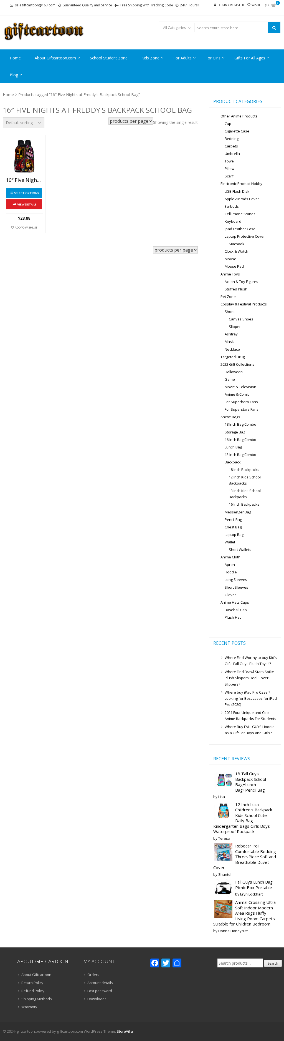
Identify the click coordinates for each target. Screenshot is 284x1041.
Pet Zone (228, 296)
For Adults (182, 58)
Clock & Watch (236, 251)
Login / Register (230, 5)
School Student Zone (109, 58)
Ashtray (231, 334)
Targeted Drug (232, 356)
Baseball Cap (236, 609)
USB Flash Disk (237, 191)
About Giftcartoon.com (55, 58)
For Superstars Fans (241, 409)
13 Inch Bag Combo (240, 454)
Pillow (229, 168)
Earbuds (232, 206)
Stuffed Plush (236, 289)
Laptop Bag (234, 534)
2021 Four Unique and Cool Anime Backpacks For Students (250, 715)
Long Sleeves (236, 579)
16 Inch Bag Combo (240, 439)
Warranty (29, 1006)
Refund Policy (32, 990)
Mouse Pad (234, 266)
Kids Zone (150, 58)
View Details (27, 204)
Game (230, 379)
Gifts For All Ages (249, 58)
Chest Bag (233, 527)
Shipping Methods (36, 998)
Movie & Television (240, 386)
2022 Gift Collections (237, 364)
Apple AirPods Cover (242, 198)
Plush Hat (233, 617)
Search (273, 963)
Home (15, 58)
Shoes (230, 311)
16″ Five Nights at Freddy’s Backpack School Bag (24, 180)
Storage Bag (235, 432)
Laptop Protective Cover (245, 236)
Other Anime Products (238, 116)
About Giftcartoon (36, 974)
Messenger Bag (238, 512)
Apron (230, 564)
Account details (100, 982)
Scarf (229, 176)
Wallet (230, 542)
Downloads (96, 998)
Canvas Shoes (241, 319)
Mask (229, 341)
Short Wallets (240, 549)
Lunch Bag (233, 447)
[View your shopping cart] (273, 5)
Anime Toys (230, 274)
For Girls (213, 58)
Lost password (99, 990)
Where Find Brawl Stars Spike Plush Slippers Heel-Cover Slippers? (249, 677)
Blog (14, 74)
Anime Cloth (230, 557)
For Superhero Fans (241, 401)
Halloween (234, 371)
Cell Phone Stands (240, 213)
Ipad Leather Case (240, 228)
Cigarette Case (237, 131)
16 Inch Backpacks (244, 504)
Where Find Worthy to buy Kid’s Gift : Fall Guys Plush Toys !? (251, 660)
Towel (230, 161)
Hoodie (231, 572)
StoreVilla (125, 1031)
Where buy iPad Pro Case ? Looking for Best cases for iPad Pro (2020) (251, 698)
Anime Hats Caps (234, 602)
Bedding (232, 138)
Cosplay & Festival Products (243, 304)
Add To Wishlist (26, 227)
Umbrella (232, 153)
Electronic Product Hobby (241, 183)
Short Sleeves (236, 587)
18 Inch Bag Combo (240, 424)
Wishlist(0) (260, 5)
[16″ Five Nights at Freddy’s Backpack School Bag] (24, 156)
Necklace (232, 349)
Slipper (235, 326)
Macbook (236, 243)
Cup (228, 123)
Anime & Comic (237, 394)
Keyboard (233, 221)
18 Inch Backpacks (244, 469)
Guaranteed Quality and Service (87, 5)
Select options (26, 193)
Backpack (233, 462)
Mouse (230, 258)
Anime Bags (230, 416)
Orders (93, 974)
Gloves (231, 594)
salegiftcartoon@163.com (35, 5)
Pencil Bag (233, 519)
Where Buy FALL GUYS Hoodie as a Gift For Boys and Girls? (250, 729)
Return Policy (32, 982)
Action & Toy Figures (241, 281)
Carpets (231, 146)
